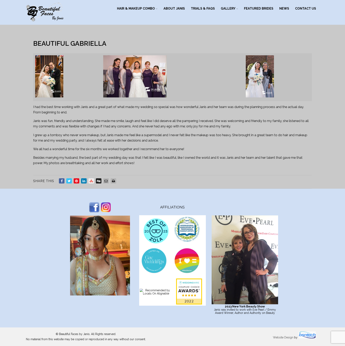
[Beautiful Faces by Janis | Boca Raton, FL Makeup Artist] (45, 23)
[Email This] (106, 180)
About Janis (174, 8)
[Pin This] (76, 180)
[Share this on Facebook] (61, 180)
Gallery (228, 8)
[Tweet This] (69, 180)
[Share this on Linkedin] (84, 180)
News (284, 8)
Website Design (283, 337)
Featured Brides (258, 8)
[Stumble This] (91, 180)
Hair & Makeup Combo (136, 8)
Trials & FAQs (203, 8)
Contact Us (305, 8)
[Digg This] (98, 180)
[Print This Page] (113, 180)
